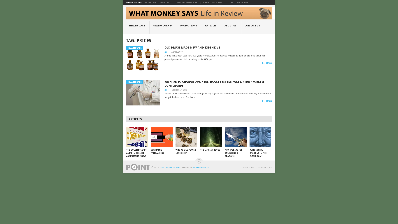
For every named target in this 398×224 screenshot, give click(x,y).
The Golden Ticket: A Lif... (157, 3)
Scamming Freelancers (186, 3)
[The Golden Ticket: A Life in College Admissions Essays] (137, 137)
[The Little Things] (211, 137)
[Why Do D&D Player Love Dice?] (186, 137)
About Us (230, 25)
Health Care (137, 25)
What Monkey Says (170, 167)
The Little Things (238, 3)
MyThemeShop (201, 167)
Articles (210, 25)
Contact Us (252, 25)
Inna (166, 52)
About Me (248, 167)
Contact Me (265, 167)
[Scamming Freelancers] (162, 137)
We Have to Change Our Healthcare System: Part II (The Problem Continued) (214, 83)
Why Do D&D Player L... (214, 3)
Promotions (188, 25)
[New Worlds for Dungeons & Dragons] (236, 137)
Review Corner (162, 25)
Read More (267, 63)
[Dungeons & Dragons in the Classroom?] (260, 137)
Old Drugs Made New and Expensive (192, 47)
